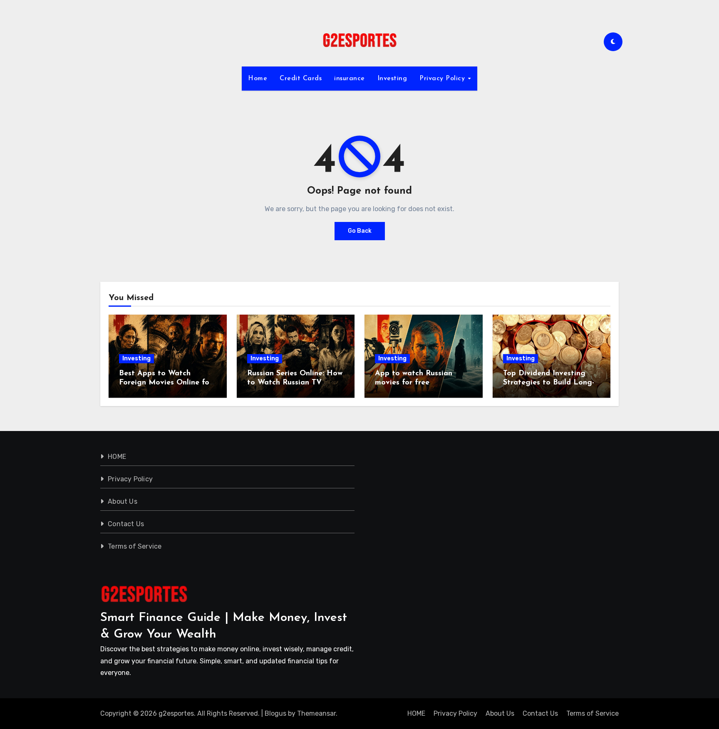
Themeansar (316, 713)
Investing (392, 78)
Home (257, 78)
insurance (349, 78)
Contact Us (126, 524)
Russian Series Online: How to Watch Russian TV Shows (294, 382)
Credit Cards (301, 78)
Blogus (275, 713)
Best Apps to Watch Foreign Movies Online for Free (165, 382)
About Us (122, 501)
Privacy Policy (443, 78)
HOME (117, 457)
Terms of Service (134, 546)
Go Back (360, 230)
